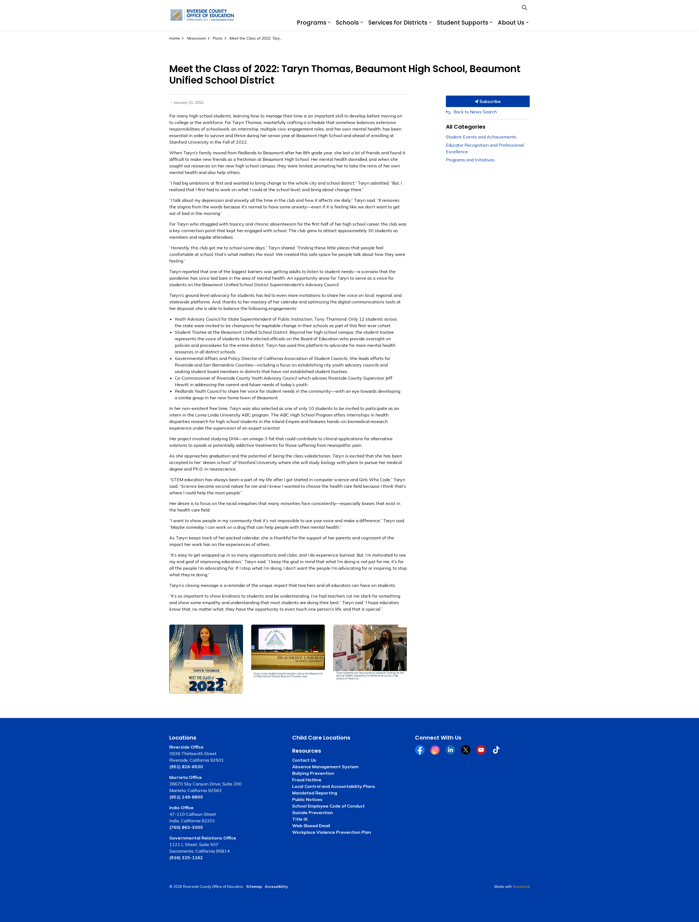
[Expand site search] (524, 7)
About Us (511, 22)
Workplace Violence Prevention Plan (331, 832)
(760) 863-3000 (186, 827)
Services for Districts (397, 22)
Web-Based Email (311, 825)
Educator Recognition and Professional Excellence (485, 148)
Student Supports (462, 22)
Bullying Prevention (313, 773)
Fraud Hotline (306, 779)
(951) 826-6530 (186, 766)
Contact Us (304, 760)
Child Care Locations (321, 737)
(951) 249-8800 (186, 797)
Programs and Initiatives (470, 159)
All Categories (465, 127)
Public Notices (307, 799)
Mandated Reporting (314, 793)
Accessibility (276, 886)
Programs (311, 22)
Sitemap (254, 886)
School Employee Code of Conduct (328, 806)
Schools (347, 22)
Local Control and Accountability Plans (333, 786)
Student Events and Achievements (481, 137)
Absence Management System (325, 766)
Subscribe (489, 101)
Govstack (521, 886)
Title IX (300, 819)
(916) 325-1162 (186, 857)
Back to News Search (475, 111)
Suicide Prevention (312, 812)
